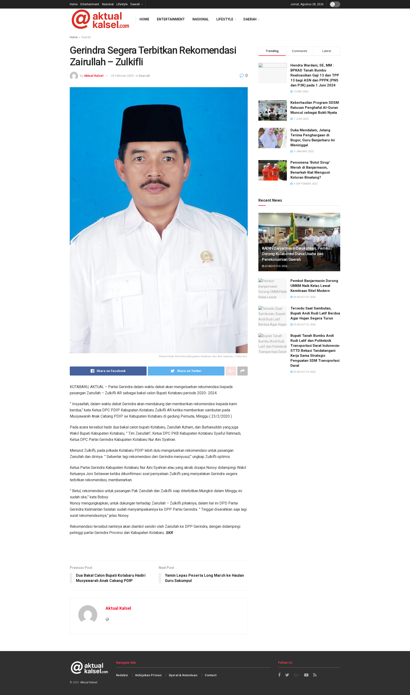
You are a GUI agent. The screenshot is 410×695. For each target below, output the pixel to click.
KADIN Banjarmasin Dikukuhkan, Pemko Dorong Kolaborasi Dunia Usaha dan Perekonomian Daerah (296, 254)
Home (74, 4)
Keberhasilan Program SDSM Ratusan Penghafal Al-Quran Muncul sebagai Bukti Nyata (314, 107)
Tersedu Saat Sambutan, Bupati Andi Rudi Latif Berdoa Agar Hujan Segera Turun (315, 313)
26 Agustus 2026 (304, 297)
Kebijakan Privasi (148, 675)
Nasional (108, 4)
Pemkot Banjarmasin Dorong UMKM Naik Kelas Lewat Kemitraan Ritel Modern (314, 286)
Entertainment (89, 4)
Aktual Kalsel (93, 75)
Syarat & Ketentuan (183, 675)
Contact (210, 675)
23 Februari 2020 (122, 75)
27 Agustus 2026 (275, 266)
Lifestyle (122, 4)
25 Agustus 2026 (304, 324)
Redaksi (122, 675)
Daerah (135, 4)
